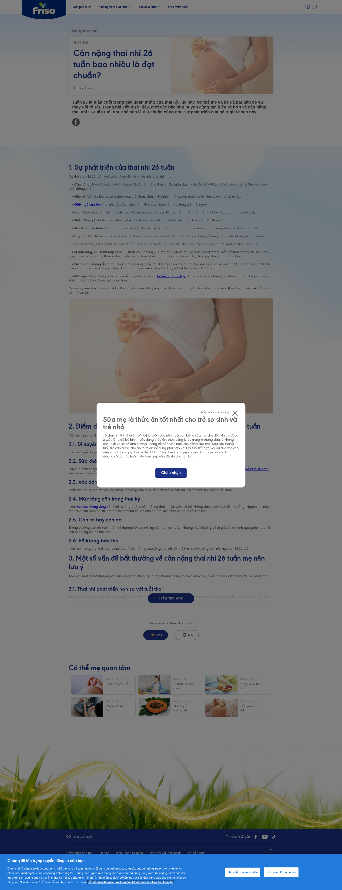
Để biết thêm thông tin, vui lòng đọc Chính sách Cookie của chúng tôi (130, 882)
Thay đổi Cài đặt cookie (243, 872)
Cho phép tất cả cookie (281, 872)
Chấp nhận (171, 473)
